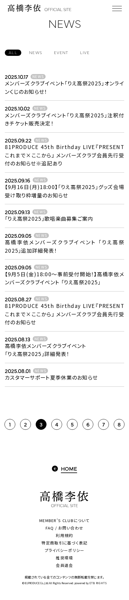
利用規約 (64, 535)
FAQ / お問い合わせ (65, 528)
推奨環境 (64, 558)
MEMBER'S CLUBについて (64, 520)
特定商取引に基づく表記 (64, 543)
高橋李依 (39, 8)
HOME (69, 469)
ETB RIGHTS (98, 583)
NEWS (38, 76)
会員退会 (64, 565)
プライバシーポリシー (65, 550)
